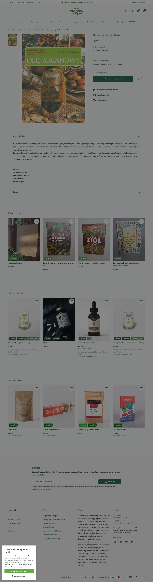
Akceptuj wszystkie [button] (19, 571)
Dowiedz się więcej (20, 567)
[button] (19, 576)
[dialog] (19, 562)
